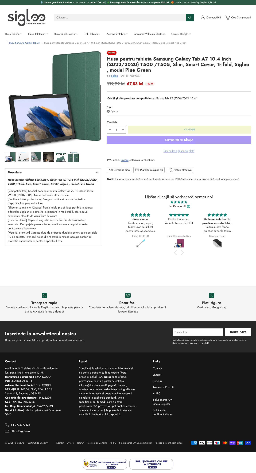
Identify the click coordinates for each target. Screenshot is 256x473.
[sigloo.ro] (27, 17)
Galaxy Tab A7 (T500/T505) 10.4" (176, 98)
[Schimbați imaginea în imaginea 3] (36, 157)
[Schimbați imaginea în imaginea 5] (61, 157)
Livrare (125, 160)
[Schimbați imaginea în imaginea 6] (73, 157)
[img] (178, 202)
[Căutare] (190, 17)
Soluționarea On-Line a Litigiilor (163, 402)
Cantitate (112, 122)
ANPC (156, 393)
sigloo (114, 76)
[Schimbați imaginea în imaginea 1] (10, 157)
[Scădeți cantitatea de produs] (110, 129)
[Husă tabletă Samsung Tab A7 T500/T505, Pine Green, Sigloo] (53, 99)
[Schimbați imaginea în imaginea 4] (48, 157)
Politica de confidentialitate (162, 412)
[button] (176, 252)
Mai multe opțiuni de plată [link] (179, 151)
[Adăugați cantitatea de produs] (123, 129)
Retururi (157, 381)
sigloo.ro (19, 442)
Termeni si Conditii (163, 387)
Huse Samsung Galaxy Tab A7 (24, 43)
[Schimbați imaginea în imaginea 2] (23, 157)
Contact (157, 368)
